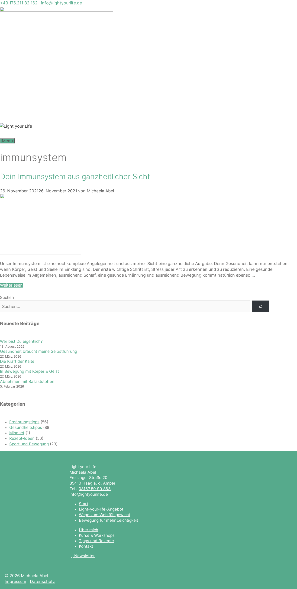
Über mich (88, 530)
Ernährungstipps (24, 422)
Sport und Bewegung (29, 444)
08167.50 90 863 (95, 488)
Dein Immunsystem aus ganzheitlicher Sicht (75, 176)
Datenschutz (42, 581)
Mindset (16, 432)
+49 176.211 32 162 (19, 2)
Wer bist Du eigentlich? (21, 341)
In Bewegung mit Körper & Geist (29, 371)
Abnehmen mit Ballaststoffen (27, 381)
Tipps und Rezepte (96, 540)
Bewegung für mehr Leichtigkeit (108, 520)
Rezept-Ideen (22, 438)
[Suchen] (260, 306)
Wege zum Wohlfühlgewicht (104, 514)
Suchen (7, 297)
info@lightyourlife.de (61, 2)
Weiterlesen (11, 285)
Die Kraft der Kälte (17, 361)
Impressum (15, 581)
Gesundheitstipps (25, 427)
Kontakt (86, 546)
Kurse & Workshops (97, 535)
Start (83, 504)
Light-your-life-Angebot (101, 509)
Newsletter (84, 555)
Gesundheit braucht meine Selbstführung (38, 351)
